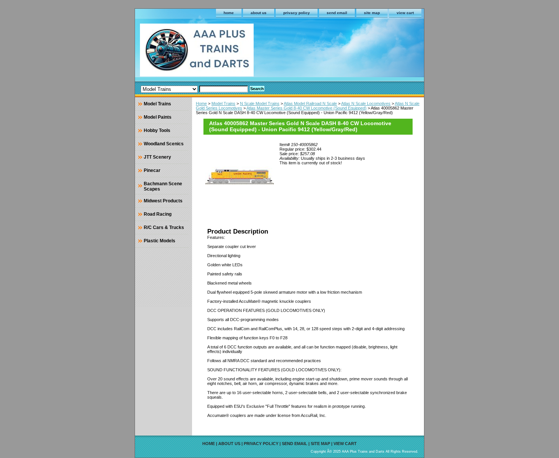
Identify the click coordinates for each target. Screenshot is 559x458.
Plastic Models (159, 240)
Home (201, 103)
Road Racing (158, 214)
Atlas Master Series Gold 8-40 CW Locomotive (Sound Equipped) (306, 108)
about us (259, 13)
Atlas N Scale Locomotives (366, 103)
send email (337, 13)
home (229, 13)
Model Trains (223, 103)
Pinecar (152, 170)
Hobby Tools (157, 130)
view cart (405, 13)
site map (372, 13)
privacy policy (296, 13)
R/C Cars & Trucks (164, 227)
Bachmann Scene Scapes (163, 186)
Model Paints (158, 117)
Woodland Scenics (164, 143)
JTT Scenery (157, 157)
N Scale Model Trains (260, 103)
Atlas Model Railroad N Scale (310, 103)
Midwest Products (163, 201)
